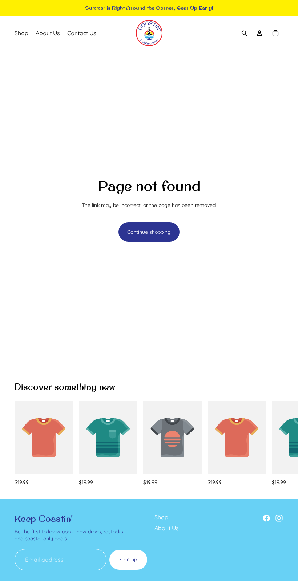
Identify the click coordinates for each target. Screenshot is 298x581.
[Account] (259, 33)
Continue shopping (149, 232)
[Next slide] (275, 443)
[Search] (244, 33)
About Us (166, 528)
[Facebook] (266, 518)
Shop (161, 517)
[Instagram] (279, 518)
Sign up (128, 559)
